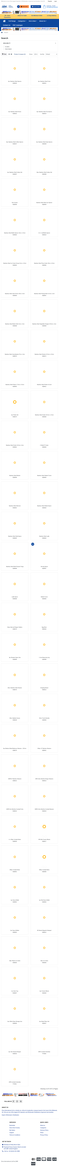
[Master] (44, 1159)
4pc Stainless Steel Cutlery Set (14, 172)
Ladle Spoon (15, 596)
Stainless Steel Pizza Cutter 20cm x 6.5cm (44, 263)
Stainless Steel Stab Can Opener (44, 202)
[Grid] (9, 54)
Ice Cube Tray (14, 991)
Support (11, 1132)
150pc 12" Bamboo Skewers (44, 748)
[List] (11, 54)
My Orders (12, 1130)
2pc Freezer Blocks (44, 991)
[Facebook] (13, 1101)
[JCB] (54, 1159)
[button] (22, 21)
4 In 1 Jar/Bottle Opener (44, 232)
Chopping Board (44, 687)
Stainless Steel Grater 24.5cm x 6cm (15, 445)
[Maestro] (33, 1159)
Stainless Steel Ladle (44, 536)
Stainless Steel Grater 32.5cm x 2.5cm (44, 414)
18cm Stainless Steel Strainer (15, 687)
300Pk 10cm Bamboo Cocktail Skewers (44, 809)
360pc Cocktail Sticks (15, 869)
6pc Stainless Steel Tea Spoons (44, 111)
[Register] (29, 12)
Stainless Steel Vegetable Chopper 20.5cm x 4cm (44, 324)
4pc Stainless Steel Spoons (14, 81)
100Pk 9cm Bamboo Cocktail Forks (14, 809)
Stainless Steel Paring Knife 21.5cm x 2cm (44, 293)
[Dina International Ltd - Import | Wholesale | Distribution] (7, 6)
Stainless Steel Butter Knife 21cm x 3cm (14, 324)
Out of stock (8, 49)
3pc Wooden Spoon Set (15, 657)
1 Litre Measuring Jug (44, 657)
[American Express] (49, 1159)
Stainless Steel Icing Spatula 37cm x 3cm (15, 354)
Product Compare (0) (20, 54)
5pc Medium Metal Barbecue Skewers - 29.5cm (14, 748)
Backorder (25, 6)
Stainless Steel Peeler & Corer (44, 384)
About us (42, 1125)
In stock (7, 46)
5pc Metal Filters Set (44, 1021)
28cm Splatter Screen (15, 718)
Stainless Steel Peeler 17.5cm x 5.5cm (14, 384)
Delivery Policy (44, 1130)
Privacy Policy (44, 1135)
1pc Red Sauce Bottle (44, 900)
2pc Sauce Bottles (14, 930)
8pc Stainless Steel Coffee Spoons (14, 142)
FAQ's (41, 1132)
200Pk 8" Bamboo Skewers (14, 778)
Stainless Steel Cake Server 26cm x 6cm (15, 293)
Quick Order (37, 6)
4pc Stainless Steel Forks (44, 81)
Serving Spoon (44, 566)
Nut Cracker (15, 202)
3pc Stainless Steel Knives (14, 111)
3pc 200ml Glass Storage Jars (14, 1021)
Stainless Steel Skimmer (15, 505)
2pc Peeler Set (14, 414)
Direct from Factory (14, 1127)
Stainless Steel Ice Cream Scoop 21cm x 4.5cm (14, 263)
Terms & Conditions (14, 1135)
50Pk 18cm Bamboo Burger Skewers (44, 778)
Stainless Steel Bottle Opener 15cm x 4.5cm (14, 232)
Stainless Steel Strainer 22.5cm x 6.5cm (44, 354)
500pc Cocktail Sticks (44, 869)
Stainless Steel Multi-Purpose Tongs (15, 566)
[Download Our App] (29, 1094)
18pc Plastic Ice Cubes (14, 960)
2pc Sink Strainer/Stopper (15, 1051)
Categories (43, 1127)
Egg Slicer (44, 627)
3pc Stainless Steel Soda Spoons (44, 142)
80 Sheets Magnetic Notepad (44, 930)
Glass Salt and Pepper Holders (14, 627)
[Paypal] (33, 1163)
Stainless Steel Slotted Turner (44, 475)
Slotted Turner (44, 596)
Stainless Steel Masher (14, 475)
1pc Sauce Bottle (15, 900)
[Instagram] (17, 1101)
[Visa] (38, 1159)
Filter (4, 54)
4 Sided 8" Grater (44, 445)
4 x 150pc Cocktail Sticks (15, 839)
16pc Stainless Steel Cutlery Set (44, 172)
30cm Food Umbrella (44, 718)
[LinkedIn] (20, 1101)
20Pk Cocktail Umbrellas (15, 1082)
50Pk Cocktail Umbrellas (44, 1051)
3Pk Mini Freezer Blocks (44, 839)
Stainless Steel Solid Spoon (14, 536)
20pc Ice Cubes (44, 960)
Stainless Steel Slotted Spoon (44, 505)
